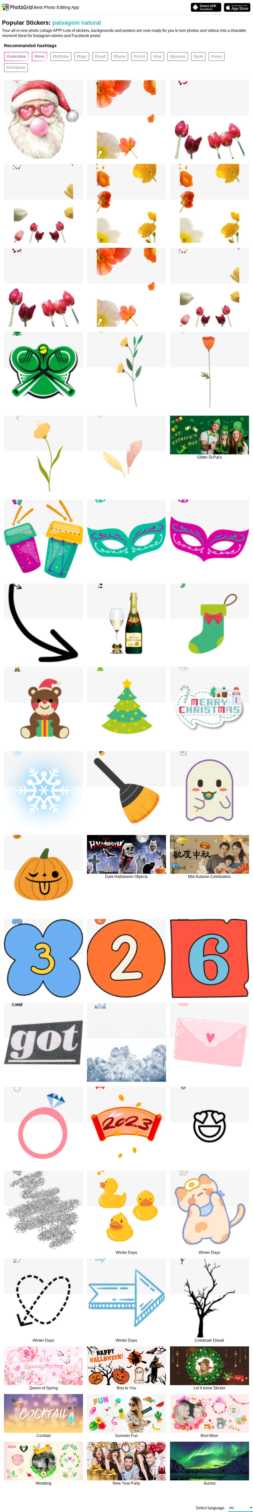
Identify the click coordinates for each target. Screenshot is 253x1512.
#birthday (61, 56)
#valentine (16, 56)
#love (39, 56)
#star (157, 56)
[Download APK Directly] (206, 7)
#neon (216, 56)
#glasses (178, 56)
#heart (100, 56)
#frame (120, 56)
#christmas (15, 67)
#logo (82, 56)
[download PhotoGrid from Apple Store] (237, 7)
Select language (210, 1508)
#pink (198, 56)
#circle (139, 56)
